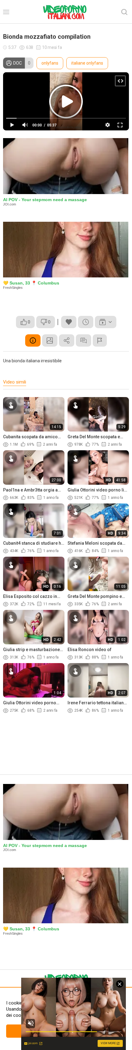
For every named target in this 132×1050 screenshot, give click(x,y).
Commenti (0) (83, 340)
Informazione (33, 340)
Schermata (49, 340)
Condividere (66, 340)
